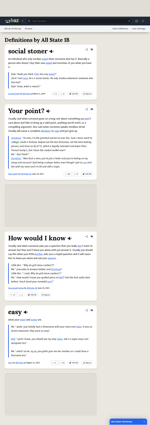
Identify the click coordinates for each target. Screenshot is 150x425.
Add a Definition (120, 28)
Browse (28, 28)
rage (56, 131)
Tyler (36, 74)
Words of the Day (13, 28)
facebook (56, 269)
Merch (88, 93)
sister (34, 320)
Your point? (13, 174)
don (87, 119)
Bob (13, 339)
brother (39, 254)
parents (52, 258)
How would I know (16, 288)
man (25, 78)
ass (85, 162)
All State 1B (28, 93)
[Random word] (129, 21)
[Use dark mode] (143, 21)
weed (45, 59)
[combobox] (79, 21)
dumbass (46, 131)
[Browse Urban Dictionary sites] (14, 21)
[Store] (136, 21)
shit (60, 277)
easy (10, 362)
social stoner (13, 93)
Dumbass (16, 158)
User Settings (138, 28)
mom (23, 320)
